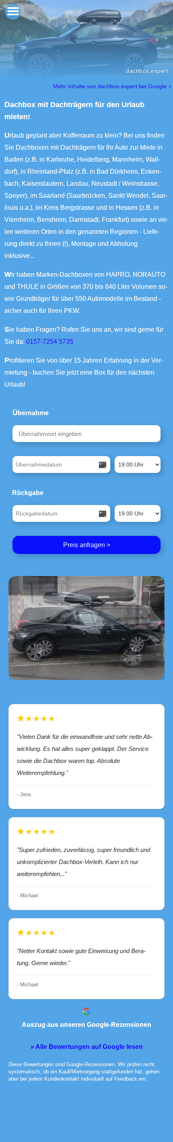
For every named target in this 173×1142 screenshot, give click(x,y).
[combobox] (86, 433)
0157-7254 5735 (49, 341)
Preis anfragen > (86, 545)
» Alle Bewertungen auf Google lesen (87, 1046)
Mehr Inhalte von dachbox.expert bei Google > (113, 86)
